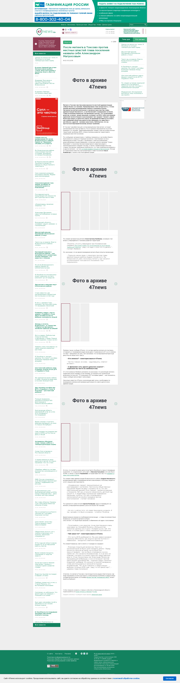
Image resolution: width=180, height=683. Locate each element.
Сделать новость (71, 32)
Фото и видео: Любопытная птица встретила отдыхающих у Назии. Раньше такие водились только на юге (46, 339)
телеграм (68, 30)
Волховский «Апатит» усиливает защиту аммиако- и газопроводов (46, 225)
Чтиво (99, 24)
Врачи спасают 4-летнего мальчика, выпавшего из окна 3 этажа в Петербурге (45, 424)
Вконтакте (81, 653)
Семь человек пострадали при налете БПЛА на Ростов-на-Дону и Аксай (46, 434)
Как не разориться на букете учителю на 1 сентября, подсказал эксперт (45, 514)
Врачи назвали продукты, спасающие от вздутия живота (44, 555)
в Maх (95, 591)
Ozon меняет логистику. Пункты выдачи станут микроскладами (43, 524)
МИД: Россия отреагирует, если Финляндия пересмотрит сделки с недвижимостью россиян (46, 483)
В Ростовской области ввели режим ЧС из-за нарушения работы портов (46, 545)
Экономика (71, 24)
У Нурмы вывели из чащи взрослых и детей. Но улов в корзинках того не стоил (45, 462)
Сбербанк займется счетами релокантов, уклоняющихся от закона (46, 472)
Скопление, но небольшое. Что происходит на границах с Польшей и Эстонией (46, 595)
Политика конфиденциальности (58, 657)
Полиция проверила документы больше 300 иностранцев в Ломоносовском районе (43, 402)
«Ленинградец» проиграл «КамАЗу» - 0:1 (44, 206)
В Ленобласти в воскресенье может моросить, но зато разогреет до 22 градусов (45, 277)
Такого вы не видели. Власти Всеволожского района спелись (45, 245)
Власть (63, 24)
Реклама (68, 653)
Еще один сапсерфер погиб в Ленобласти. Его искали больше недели (46, 605)
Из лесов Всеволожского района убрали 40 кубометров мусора (44, 267)
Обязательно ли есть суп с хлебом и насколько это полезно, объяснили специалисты (45, 535)
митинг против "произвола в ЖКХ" (98, 577)
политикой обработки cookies (126, 678)
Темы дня (126, 39)
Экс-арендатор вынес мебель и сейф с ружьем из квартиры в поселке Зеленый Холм (46, 380)
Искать (145, 24)
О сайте (50, 653)
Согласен (170, 678)
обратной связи (97, 594)
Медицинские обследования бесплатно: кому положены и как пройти (132, 93)
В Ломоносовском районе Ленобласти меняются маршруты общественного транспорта (45, 165)
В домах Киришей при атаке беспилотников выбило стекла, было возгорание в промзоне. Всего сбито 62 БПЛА (47, 44)
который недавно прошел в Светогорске (95, 149)
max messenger (70, 30)
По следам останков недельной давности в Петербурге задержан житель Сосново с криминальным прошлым (132, 85)
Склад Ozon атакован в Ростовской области (43, 453)
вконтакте (66, 30)
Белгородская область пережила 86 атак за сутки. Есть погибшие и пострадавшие (45, 414)
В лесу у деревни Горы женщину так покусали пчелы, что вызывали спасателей (46, 305)
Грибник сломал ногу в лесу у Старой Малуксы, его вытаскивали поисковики (46, 585)
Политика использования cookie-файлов (61, 660)
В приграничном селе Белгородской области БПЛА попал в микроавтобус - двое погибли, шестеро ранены (46, 494)
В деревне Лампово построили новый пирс (43, 93)
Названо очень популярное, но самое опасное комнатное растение (46, 349)
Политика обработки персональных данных (63, 659)
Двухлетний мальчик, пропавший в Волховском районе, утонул (130, 53)
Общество (92, 24)
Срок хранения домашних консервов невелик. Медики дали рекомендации (45, 176)
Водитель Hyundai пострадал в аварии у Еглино (45, 576)
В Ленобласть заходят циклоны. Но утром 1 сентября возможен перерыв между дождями (46, 360)
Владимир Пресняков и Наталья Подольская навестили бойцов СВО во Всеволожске (44, 84)
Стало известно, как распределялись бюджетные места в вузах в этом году (45, 295)
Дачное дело (107, 24)
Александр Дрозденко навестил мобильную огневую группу (46, 215)
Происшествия (81, 24)
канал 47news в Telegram (84, 591)
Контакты (58, 653)
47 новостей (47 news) (102, 653)
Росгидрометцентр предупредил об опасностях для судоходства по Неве (45, 197)
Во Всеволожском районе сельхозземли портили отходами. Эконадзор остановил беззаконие (44, 154)
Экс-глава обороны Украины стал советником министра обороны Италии (45, 505)
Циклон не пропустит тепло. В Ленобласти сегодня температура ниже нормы (46, 60)
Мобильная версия (63, 30)
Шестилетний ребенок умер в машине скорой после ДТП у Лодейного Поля (132, 77)
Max (87, 653)
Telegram (84, 653)
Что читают (140, 39)
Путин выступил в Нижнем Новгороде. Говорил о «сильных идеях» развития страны (44, 566)
